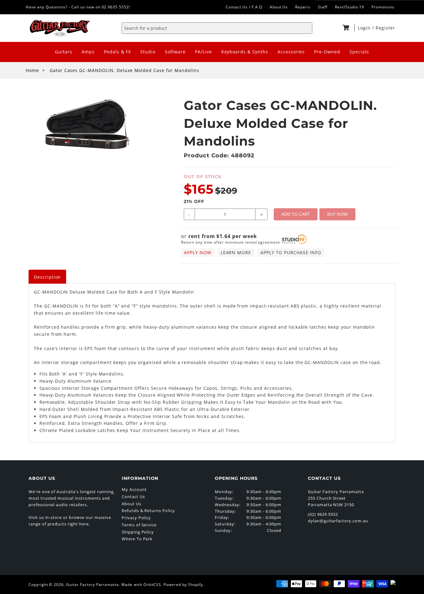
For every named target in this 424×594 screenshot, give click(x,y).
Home (32, 70)
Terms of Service (139, 525)
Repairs (302, 7)
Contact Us (133, 496)
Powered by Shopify (183, 584)
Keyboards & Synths (244, 52)
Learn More (236, 252)
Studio (148, 52)
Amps (88, 52)
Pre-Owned (327, 52)
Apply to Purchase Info (290, 252)
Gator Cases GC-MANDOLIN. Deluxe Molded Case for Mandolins (124, 70)
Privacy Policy (136, 517)
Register (385, 28)
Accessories (291, 52)
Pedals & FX (117, 52)
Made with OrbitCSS (141, 584)
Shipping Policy (138, 532)
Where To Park (137, 539)
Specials (359, 52)
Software (175, 52)
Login (365, 28)
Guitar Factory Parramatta (92, 584)
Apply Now (197, 252)
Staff (322, 7)
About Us (279, 7)
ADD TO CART (296, 214)
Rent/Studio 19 (349, 7)
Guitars (63, 52)
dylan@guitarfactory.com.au (338, 521)
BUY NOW (337, 214)
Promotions (383, 7)
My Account (134, 489)
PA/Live (203, 52)
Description (47, 277)
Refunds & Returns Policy (148, 510)
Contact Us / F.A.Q (244, 7)
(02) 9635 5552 (323, 514)
